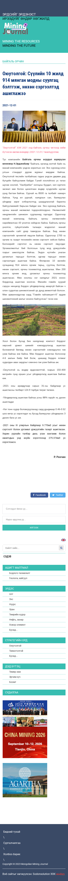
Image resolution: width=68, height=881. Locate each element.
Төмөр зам (15, 671)
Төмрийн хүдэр (17, 614)
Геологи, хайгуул (18, 578)
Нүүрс (12, 604)
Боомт (12, 682)
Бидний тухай (11, 831)
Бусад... (13, 630)
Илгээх (34, 527)
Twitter (59, 495)
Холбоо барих (11, 854)
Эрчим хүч (14, 677)
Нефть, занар (16, 619)
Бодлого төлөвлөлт (19, 573)
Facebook (40, 495)
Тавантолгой (16, 650)
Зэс (11, 599)
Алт (11, 594)
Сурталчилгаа (11, 843)
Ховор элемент (17, 624)
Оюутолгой (15, 645)
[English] (62, 542)
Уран (12, 609)
